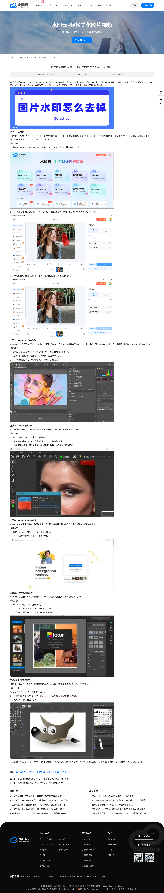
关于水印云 (112, 844)
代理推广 (111, 855)
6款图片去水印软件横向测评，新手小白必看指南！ (113, 796)
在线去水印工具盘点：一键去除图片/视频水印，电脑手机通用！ (39, 813)
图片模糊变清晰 (46, 860)
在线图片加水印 (46, 844)
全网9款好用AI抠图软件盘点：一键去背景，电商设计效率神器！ (39, 805)
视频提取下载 (87, 855)
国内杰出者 (134, 889)
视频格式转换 (87, 860)
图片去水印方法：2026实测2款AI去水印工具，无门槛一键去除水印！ (122, 813)
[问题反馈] (161, 105)
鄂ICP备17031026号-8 (67, 889)
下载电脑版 (146, 836)
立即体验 (80, 40)
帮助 (110, 832)
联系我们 (111, 850)
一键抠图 (50, 876)
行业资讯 (20, 57)
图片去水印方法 (49, 772)
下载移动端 (146, 845)
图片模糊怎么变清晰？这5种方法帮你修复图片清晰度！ (41, 783)
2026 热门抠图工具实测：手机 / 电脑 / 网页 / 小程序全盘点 (38, 809)
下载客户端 (147, 5)
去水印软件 (31, 772)
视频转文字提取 (76, 876)
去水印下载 (62, 876)
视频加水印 (86, 844)
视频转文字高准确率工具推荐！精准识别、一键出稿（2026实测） (40, 800)
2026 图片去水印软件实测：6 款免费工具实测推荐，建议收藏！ (119, 800)
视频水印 (66, 5)
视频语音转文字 (88, 866)
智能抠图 (43, 850)
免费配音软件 (91, 876)
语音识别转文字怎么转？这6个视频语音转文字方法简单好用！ (43, 779)
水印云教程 (112, 839)
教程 (79, 5)
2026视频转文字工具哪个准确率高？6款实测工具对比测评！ (38, 796)
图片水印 (51, 5)
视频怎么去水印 (88, 850)
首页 (13, 57)
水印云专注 (107, 889)
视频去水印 (86, 839)
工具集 (38, 4)
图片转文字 (63, 850)
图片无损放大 (64, 844)
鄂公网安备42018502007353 (91, 889)
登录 (134, 5)
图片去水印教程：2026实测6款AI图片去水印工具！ (114, 805)
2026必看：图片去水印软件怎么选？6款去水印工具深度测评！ (119, 809)
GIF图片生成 (64, 839)
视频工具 (86, 832)
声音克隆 (104, 876)
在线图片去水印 (46, 839)
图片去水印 (21, 772)
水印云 (39, 772)
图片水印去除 (62, 772)
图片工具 (44, 832)
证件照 (42, 855)
